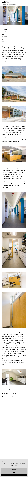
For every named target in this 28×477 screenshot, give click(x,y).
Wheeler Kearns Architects (9, 4)
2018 (3, 41)
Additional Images (9, 390)
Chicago (4, 31)
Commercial (5, 36)
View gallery (3, 7)
